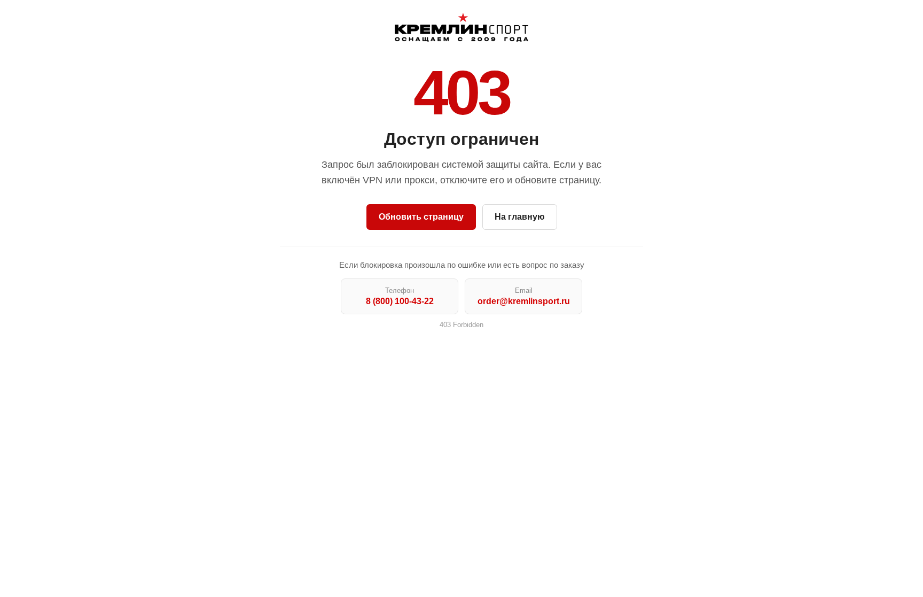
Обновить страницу (421, 216)
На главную (520, 216)
